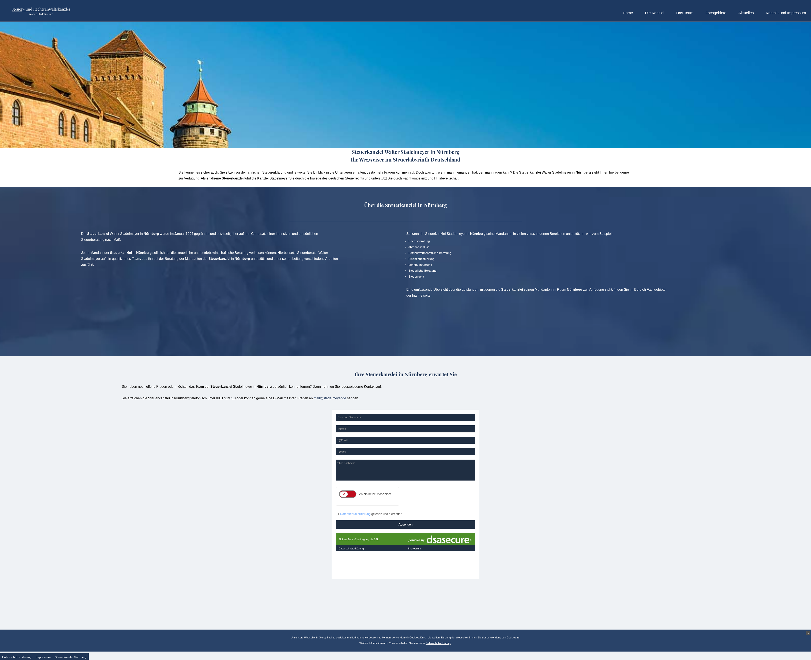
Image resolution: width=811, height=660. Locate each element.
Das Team (684, 13)
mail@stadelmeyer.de (330, 398)
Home (628, 13)
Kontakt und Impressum (786, 13)
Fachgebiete (715, 13)
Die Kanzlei (654, 13)
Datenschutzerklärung (438, 643)
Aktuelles (746, 13)
